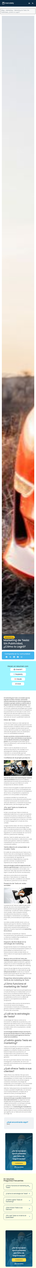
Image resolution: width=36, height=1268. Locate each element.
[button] (29, 3)
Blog (2, 10)
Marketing (9, 10)
